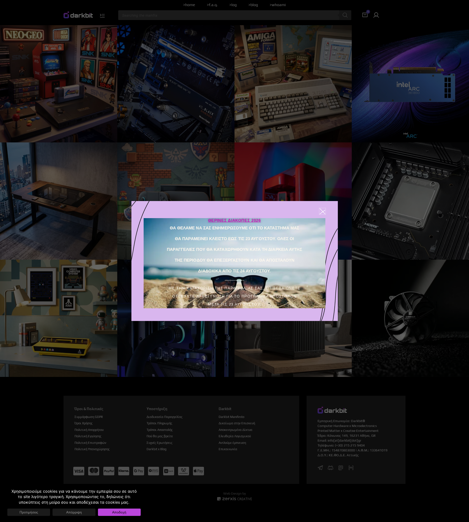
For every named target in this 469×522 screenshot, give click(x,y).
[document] (234, 261)
